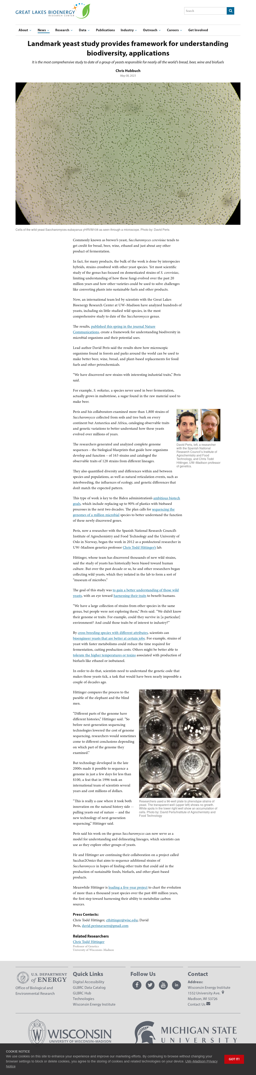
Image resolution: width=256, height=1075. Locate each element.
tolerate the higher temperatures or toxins (104, 655)
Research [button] (62, 30)
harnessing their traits (130, 595)
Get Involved (198, 30)
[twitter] (150, 985)
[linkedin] (176, 985)
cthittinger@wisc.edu (122, 920)
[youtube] (163, 985)
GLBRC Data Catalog (89, 987)
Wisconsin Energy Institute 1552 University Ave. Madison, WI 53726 (209, 993)
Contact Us (196, 1004)
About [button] (24, 30)
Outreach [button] (150, 30)
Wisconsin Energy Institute (94, 1004)
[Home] (53, 5)
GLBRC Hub (82, 993)
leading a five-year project (128, 887)
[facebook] (136, 985)
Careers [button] (173, 30)
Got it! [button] (234, 1059)
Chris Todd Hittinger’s (139, 547)
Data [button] (83, 30)
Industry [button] (127, 30)
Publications (105, 30)
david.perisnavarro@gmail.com (105, 925)
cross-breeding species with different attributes (113, 632)
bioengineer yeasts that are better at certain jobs (109, 638)
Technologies (83, 998)
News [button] (42, 30)
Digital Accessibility (88, 982)
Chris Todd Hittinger (88, 941)
